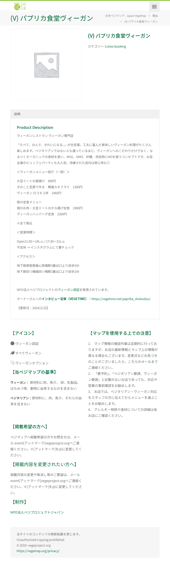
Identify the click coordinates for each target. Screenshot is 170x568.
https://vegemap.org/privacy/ (38, 551)
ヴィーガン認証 (68, 289)
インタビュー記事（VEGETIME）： (66, 299)
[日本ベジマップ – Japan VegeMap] (20, 6)
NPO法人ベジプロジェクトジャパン (37, 512)
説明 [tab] (17, 114)
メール (146, 361)
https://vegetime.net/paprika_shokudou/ (121, 299)
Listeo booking (115, 46)
